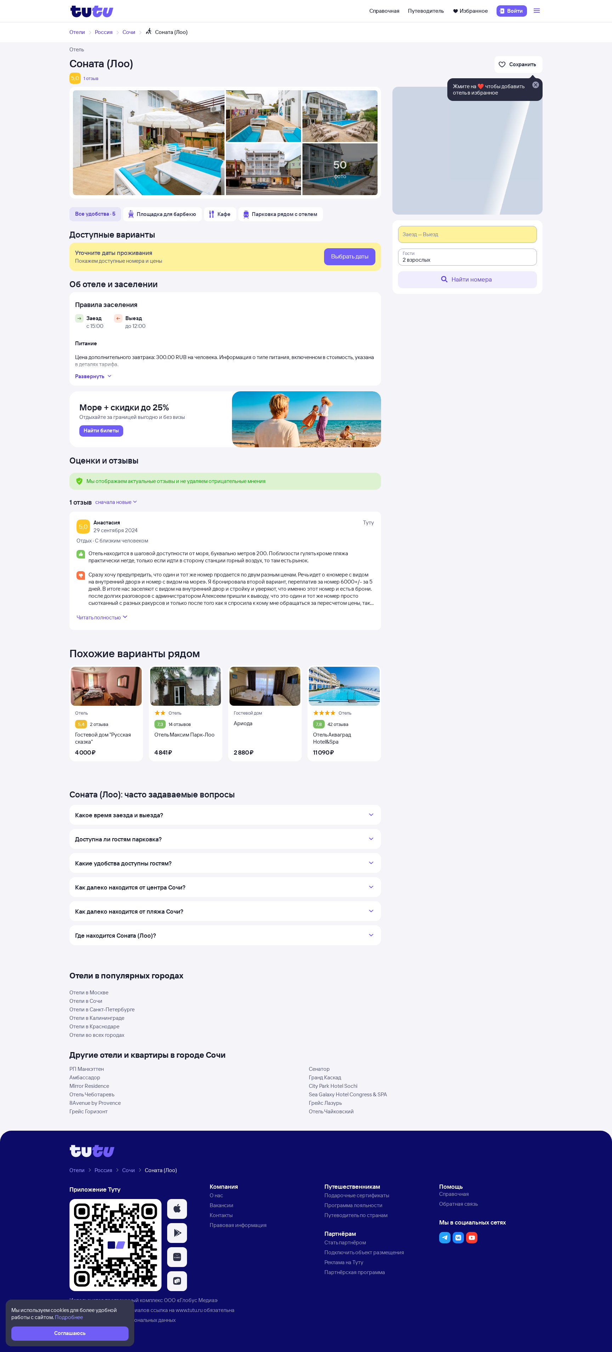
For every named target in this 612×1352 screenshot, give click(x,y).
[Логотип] (91, 11)
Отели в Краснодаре (94, 1026)
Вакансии (221, 1205)
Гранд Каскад (325, 1077)
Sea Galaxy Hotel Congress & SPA (348, 1094)
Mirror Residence (89, 1086)
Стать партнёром (345, 1242)
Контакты (221, 1215)
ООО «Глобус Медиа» (191, 1300)
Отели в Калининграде (96, 1018)
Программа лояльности (353, 1205)
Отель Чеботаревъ (91, 1094)
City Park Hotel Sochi (333, 1086)
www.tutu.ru (189, 1310)
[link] (101, 431)
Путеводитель (426, 10)
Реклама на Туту (343, 1262)
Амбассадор (84, 1077)
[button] (177, 1209)
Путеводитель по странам (355, 1215)
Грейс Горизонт (88, 1111)
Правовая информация (238, 1225)
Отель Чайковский (331, 1111)
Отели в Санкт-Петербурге (102, 1009)
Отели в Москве (88, 992)
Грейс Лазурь (325, 1103)
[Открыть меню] (538, 11)
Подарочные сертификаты (356, 1195)
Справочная (384, 10)
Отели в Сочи (85, 1001)
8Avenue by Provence (95, 1103)
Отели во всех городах (96, 1035)
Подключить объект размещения (364, 1252)
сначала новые (113, 502)
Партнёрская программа (354, 1272)
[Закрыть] (535, 85)
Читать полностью (98, 617)
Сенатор (319, 1069)
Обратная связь (458, 1203)
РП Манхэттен (86, 1069)
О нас (216, 1195)
